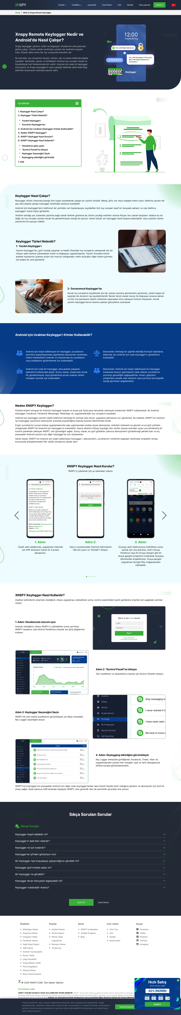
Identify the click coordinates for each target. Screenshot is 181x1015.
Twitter (142, 933)
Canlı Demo (107, 5)
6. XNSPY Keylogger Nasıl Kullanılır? (36, 140)
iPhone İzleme (58, 933)
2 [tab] (89, 576)
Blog (83, 937)
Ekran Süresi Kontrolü (32, 974)
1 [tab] (86, 576)
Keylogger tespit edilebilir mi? (31, 834)
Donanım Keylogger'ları (33, 124)
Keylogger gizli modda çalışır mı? (33, 867)
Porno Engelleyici (30, 966)
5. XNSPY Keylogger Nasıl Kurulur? (35, 136)
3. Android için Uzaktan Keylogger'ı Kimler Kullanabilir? (45, 129)
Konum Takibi (28, 955)
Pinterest (143, 937)
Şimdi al (159, 5)
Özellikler (76, 5)
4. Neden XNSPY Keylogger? (32, 132)
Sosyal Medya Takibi (32, 963)
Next (164, 515)
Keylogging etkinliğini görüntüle (38, 157)
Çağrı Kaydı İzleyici (31, 944)
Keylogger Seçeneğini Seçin (36, 153)
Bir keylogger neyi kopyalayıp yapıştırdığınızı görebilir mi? (47, 861)
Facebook (143, 929)
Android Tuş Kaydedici (32, 952)
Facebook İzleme (30, 940)
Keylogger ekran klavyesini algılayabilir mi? (39, 880)
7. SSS (21, 162)
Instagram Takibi (30, 937)
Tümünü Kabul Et (126, 1007)
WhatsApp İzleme (30, 929)
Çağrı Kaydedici (30, 959)
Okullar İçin (56, 948)
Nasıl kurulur (115, 940)
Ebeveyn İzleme (58, 944)
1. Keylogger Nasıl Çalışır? (31, 111)
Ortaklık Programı (88, 933)
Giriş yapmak (144, 5)
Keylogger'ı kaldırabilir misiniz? (32, 887)
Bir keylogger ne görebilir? (30, 874)
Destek (130, 5)
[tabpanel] (40, 516)
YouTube (143, 940)
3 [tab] (91, 576)
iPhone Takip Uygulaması (57, 939)
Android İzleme (58, 929)
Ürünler (61, 5)
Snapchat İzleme (30, 933)
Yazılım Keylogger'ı (31, 120)
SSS (119, 5)
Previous (17, 515)
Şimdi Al (81, 902)
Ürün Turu (114, 929)
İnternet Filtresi (29, 970)
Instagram (144, 944)
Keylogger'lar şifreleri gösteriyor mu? (35, 854)
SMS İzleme (28, 948)
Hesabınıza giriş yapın (33, 145)
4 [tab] (94, 576)
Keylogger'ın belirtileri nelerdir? (32, 841)
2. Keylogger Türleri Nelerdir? (32, 115)
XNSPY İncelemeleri (89, 929)
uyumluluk (91, 5)
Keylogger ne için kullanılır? (30, 847)
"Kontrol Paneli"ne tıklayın (35, 149)
